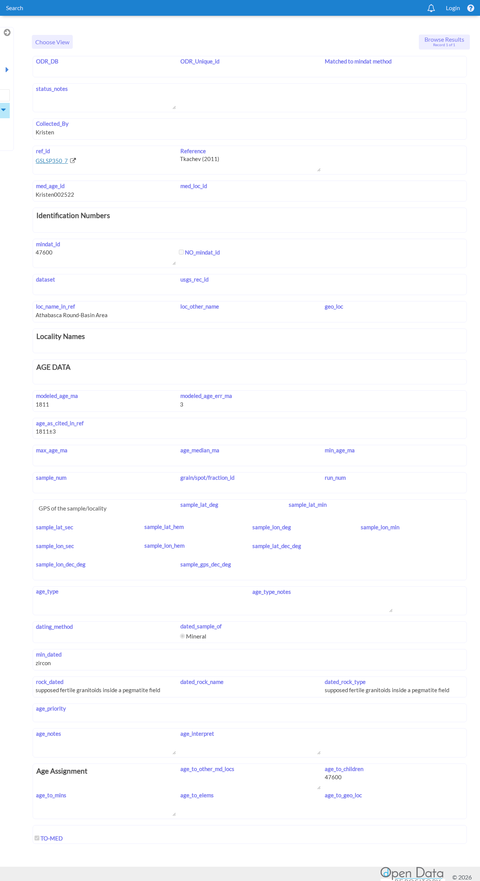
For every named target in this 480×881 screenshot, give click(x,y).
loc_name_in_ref (55, 306)
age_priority (51, 708)
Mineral (195, 636)
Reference (193, 151)
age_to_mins (51, 795)
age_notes (48, 733)
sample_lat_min (307, 504)
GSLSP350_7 (52, 160)
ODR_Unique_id (199, 61)
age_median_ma (199, 450)
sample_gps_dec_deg (205, 564)
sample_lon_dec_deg (60, 564)
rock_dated (49, 681)
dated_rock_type (345, 681)
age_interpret (197, 733)
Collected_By (52, 123)
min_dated (48, 654)
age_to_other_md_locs (207, 768)
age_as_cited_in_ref (59, 423)
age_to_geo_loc (343, 795)
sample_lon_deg (271, 527)
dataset (45, 279)
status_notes (52, 88)
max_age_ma (51, 450)
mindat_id (48, 244)
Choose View (52, 41)
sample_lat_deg (199, 504)
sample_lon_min (380, 527)
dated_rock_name (201, 681)
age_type (47, 591)
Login (453, 7)
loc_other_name (199, 306)
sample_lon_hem (164, 545)
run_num (335, 477)
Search (14, 7)
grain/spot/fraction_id (207, 477)
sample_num (51, 477)
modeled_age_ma (57, 395)
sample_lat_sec (54, 527)
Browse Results (444, 41)
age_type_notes (271, 591)
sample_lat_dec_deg (276, 545)
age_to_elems (196, 795)
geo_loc (334, 306)
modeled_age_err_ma (206, 395)
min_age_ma (340, 450)
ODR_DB (47, 61)
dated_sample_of (200, 626)
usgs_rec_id (194, 279)
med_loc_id (193, 185)
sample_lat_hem (163, 526)
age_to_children (344, 768)
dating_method (54, 626)
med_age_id (50, 185)
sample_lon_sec (55, 545)
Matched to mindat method (358, 61)
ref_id (43, 151)
